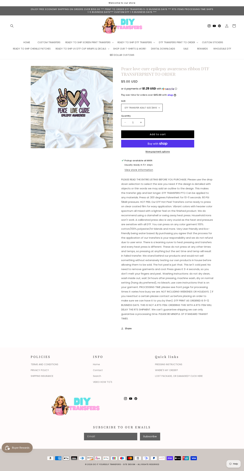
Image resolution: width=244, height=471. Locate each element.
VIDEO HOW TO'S (102, 382)
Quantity (126, 115)
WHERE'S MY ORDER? (166, 370)
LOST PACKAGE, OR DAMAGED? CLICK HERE (179, 376)
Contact (98, 370)
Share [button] (128, 328)
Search (97, 376)
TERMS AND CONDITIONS (44, 364)
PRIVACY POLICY (40, 370)
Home (96, 364)
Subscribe (150, 436)
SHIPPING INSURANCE (42, 376)
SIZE (123, 101)
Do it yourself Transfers (107, 464)
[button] (12, 26)
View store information (138, 170)
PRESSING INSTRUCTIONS (168, 364)
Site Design (129, 464)
